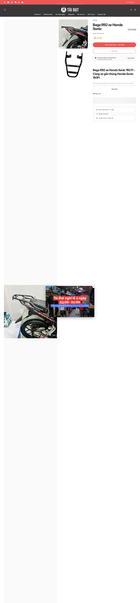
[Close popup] (94, 286)
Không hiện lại (70, 319)
